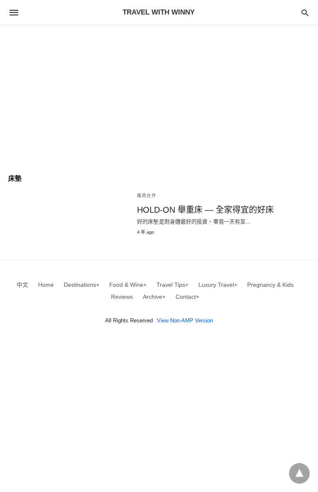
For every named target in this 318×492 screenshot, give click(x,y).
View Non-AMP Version (185, 320)
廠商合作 (146, 195)
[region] (159, 95)
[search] (305, 12)
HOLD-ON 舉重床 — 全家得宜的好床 (205, 209)
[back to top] (299, 473)
